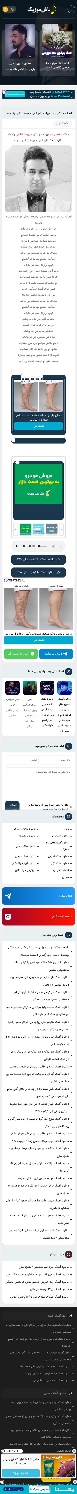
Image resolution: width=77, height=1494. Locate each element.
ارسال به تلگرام (53, 654)
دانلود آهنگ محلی (26, 846)
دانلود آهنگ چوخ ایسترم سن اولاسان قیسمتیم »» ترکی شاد (39, 1219)
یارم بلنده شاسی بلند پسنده (20, 66)
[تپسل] (4, 92)
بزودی (65, 877)
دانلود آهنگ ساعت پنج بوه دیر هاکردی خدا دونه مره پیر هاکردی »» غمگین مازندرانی (37, 1011)
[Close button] (74, 1451)
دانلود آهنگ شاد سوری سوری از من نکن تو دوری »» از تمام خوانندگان (37, 1040)
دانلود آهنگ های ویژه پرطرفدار (57, 846)
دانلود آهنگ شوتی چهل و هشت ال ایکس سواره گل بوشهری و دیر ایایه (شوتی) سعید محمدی (38, 951)
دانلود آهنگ (56, 140)
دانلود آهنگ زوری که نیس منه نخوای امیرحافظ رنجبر (37, 1274)
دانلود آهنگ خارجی (25, 857)
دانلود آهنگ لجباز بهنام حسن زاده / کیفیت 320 (40, 1141)
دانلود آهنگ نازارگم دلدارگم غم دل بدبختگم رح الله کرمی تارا (39, 1167)
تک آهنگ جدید (60, 870)
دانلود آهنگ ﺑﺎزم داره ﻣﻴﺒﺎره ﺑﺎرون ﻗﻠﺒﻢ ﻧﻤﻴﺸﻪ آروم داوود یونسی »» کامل (39, 981)
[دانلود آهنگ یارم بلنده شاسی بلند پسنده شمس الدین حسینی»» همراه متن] (20, 41)
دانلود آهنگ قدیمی (58, 857)
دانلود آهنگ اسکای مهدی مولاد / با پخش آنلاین (39, 1297)
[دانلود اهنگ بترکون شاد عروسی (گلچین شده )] (57, 41)
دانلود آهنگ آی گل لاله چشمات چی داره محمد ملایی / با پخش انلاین (37, 1078)
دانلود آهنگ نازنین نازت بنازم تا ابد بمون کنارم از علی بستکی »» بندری (37, 1204)
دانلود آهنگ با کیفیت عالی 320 (35, 559)
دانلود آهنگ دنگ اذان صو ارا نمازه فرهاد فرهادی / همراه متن (39, 1152)
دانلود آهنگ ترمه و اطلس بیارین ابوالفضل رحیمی (39, 1067)
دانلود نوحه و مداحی (24, 829)
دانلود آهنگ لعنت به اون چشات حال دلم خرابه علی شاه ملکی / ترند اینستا (38, 1234)
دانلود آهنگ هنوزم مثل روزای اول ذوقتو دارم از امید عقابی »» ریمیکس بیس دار (38, 1026)
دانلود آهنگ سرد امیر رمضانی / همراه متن (44, 1267)
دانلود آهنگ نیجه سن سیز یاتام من (52, 1381)
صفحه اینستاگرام (62, 916)
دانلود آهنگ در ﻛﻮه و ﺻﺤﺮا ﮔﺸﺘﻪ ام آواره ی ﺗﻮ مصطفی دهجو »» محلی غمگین (41, 996)
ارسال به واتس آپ (18, 654)
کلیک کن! (38, 426)
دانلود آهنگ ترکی (60, 863)
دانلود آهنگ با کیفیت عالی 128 (35, 572)
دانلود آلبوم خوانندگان (24, 863)
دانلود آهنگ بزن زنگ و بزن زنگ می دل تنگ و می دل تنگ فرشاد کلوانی (39, 1055)
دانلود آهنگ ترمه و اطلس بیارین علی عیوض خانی (39, 1133)
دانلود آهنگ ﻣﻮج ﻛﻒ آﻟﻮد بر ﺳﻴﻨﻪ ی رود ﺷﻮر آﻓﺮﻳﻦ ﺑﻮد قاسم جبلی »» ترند (38, 1122)
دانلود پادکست (27, 836)
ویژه (66, 829)
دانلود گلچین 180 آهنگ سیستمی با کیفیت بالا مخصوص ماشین (41, 966)
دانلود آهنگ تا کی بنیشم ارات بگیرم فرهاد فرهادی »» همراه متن (38, 1189)
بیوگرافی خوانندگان (25, 870)
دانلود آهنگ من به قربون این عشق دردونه (43, 1178)
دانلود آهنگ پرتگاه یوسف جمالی (49, 1289)
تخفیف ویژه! (20, 1473)
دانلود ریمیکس (60, 836)
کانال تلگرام (65, 896)
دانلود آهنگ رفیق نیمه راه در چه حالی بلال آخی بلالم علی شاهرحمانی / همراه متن (38, 1093)
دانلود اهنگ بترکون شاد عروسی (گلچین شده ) (57, 66)
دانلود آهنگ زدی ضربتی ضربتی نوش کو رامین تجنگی (37, 1282)
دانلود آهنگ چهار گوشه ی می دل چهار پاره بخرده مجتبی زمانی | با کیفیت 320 (39, 1107)
